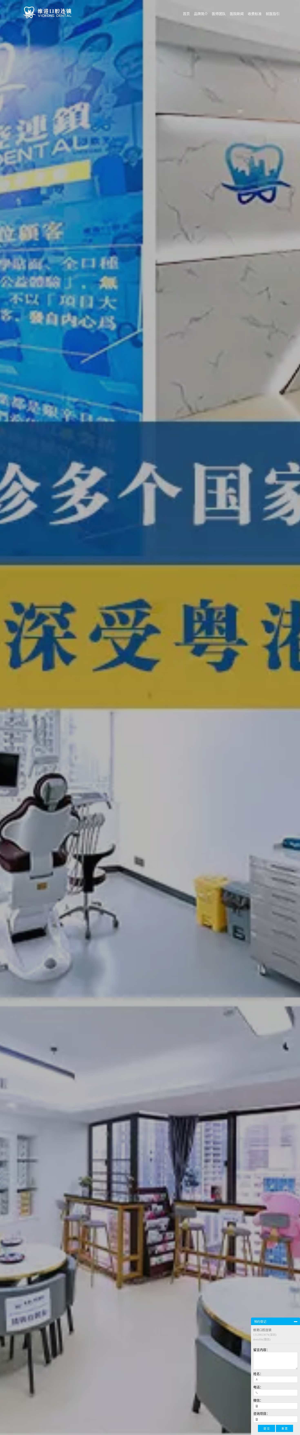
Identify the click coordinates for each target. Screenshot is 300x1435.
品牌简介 (201, 14)
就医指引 (273, 14)
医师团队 (219, 14)
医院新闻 (237, 14)
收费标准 (255, 14)
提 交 (266, 1428)
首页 (186, 14)
